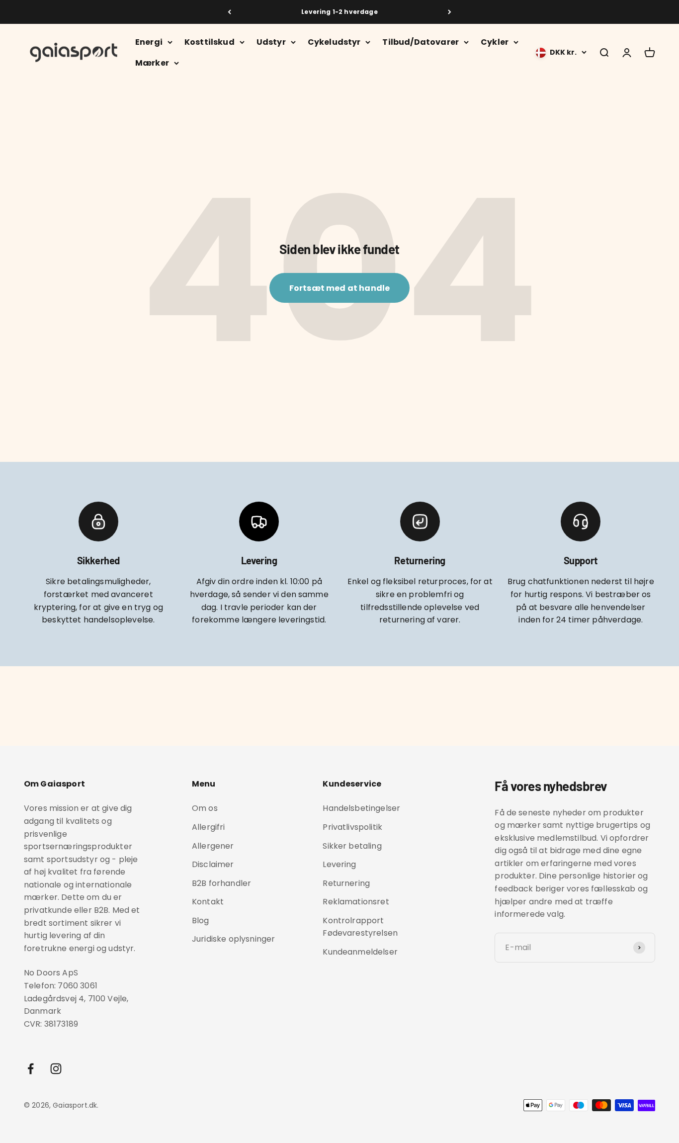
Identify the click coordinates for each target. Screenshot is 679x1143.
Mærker (152, 63)
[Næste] (449, 12)
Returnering (346, 883)
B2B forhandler (221, 883)
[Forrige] (229, 12)
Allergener (213, 846)
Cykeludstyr (334, 42)
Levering (339, 864)
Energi (149, 42)
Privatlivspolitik (352, 827)
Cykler (495, 42)
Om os (205, 808)
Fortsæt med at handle (339, 288)
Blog (200, 920)
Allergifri (208, 827)
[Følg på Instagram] (56, 1068)
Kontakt (208, 901)
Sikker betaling (352, 846)
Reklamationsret (356, 901)
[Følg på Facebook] (30, 1068)
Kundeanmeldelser (360, 952)
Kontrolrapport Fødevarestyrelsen (360, 927)
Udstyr (271, 42)
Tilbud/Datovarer (420, 42)
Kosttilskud (209, 42)
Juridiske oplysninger (233, 939)
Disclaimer (213, 864)
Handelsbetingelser (361, 808)
